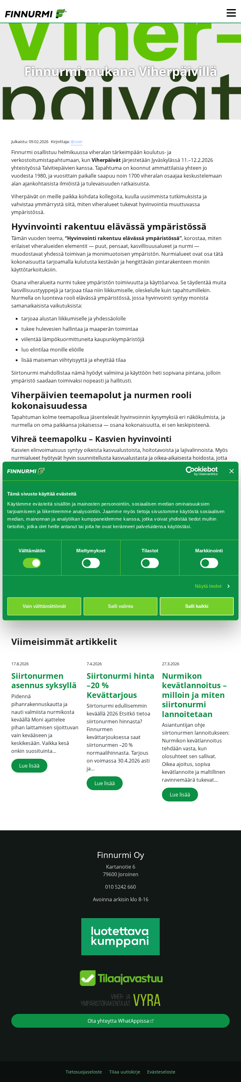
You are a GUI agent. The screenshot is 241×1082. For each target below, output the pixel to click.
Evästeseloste (161, 1072)
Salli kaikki (196, 606)
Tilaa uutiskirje (124, 1072)
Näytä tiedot (208, 586)
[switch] (91, 563)
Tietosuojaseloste (84, 1072)
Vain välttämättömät (44, 606)
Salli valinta (120, 606)
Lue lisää (29, 765)
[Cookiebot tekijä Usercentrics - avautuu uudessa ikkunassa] (190, 471)
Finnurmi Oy (120, 854)
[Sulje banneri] (231, 471)
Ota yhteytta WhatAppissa (118, 1020)
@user (77, 141)
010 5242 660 (120, 886)
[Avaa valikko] (231, 13)
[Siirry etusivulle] (36, 13)
